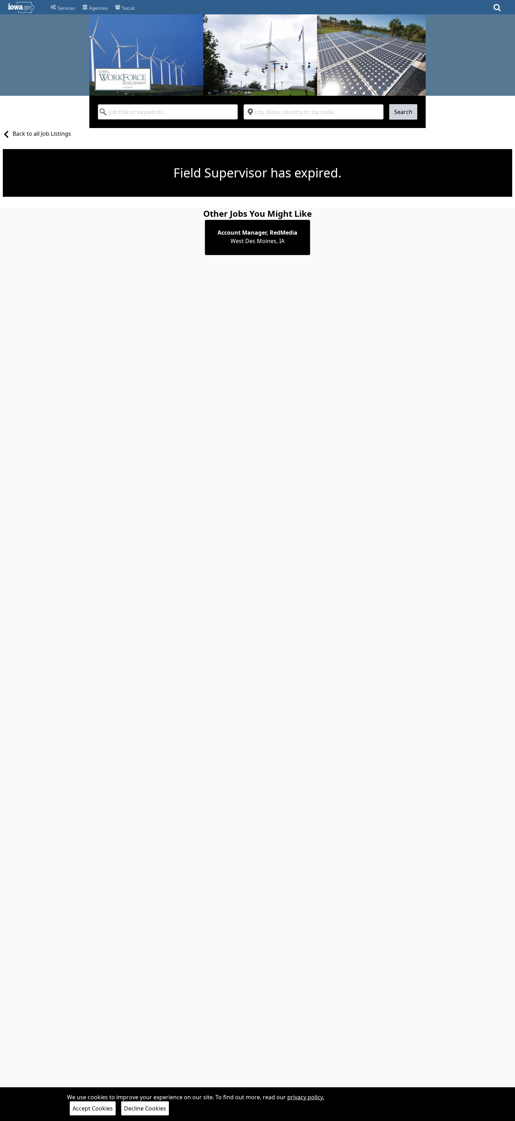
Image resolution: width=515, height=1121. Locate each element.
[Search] (497, 9)
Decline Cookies (145, 1108)
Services (65, 8)
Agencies (98, 8)
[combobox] (168, 112)
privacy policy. (305, 1097)
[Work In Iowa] (257, 55)
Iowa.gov (25, 7)
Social (128, 8)
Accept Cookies (93, 1108)
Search (403, 112)
